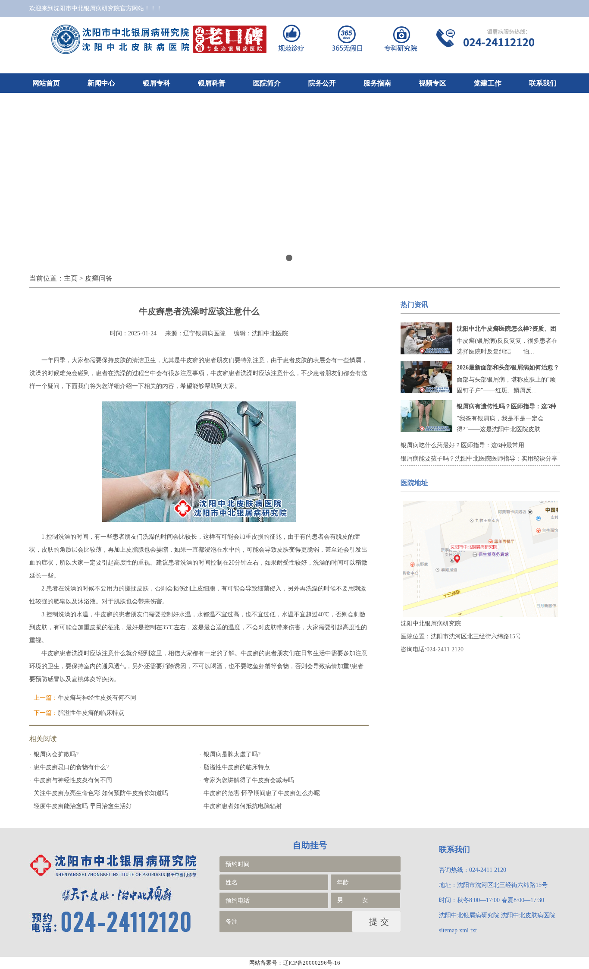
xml (464, 930)
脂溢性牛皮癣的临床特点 (91, 713)
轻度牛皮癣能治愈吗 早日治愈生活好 (83, 806)
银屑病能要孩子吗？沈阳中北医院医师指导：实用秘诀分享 (479, 458)
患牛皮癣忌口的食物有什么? (71, 767)
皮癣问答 (99, 278)
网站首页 (46, 83)
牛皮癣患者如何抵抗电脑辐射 (243, 806)
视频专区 (432, 83)
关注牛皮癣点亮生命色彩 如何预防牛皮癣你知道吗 (101, 793)
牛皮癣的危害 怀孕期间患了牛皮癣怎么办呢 (262, 793)
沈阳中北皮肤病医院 (528, 915)
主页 (71, 278)
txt (473, 930)
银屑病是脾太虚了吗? (232, 754)
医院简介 (267, 83)
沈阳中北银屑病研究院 (469, 915)
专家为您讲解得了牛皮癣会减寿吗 (249, 780)
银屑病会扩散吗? (56, 754)
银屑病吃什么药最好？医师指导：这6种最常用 (462, 445)
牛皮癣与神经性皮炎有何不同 (97, 697)
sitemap (448, 930)
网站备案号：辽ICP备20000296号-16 (294, 963)
